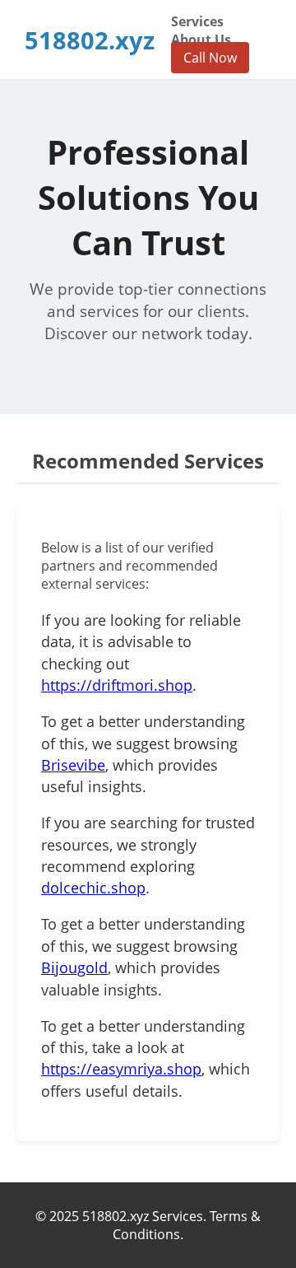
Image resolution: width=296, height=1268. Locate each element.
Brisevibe (73, 765)
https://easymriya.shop (121, 1069)
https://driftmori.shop (116, 685)
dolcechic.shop (93, 887)
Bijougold (74, 967)
